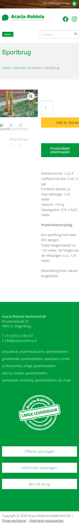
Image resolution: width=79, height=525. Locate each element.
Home (6, 68)
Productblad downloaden (60, 150)
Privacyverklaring (14, 520)
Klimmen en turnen (28, 68)
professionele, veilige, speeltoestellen (29, 366)
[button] (31, 96)
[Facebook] (66, 19)
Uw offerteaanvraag (56, 3)
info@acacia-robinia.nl (20, 340)
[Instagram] (74, 19)
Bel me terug (39, 484)
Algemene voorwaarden (46, 520)
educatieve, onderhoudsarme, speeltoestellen (35, 351)
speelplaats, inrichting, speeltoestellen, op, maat (36, 380)
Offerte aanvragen (40, 451)
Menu (8, 34)
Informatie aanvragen (39, 467)
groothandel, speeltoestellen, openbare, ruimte (35, 359)
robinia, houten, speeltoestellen (24, 373)
